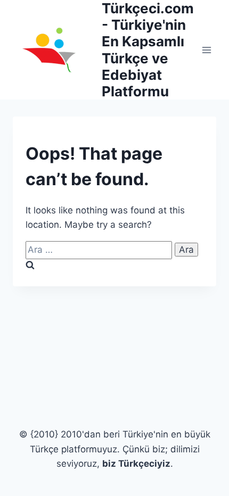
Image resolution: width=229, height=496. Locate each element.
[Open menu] (206, 50)
